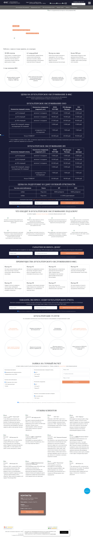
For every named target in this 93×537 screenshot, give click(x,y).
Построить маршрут (32, 512)
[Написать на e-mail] (66, 3)
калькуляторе (62, 366)
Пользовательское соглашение (54, 206)
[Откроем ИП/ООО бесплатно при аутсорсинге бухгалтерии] (2, 135)
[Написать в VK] (63, 3)
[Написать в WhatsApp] (53, 3)
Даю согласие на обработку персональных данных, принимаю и (47, 206)
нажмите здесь (53, 533)
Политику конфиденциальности (69, 206)
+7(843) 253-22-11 (78, 2)
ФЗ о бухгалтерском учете (48, 7)
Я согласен (64, 532)
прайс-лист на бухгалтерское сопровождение (43, 199)
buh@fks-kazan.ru (28, 508)
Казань (31, 2)
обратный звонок (78, 4)
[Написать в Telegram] (59, 3)
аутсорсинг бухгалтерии (42, 214)
